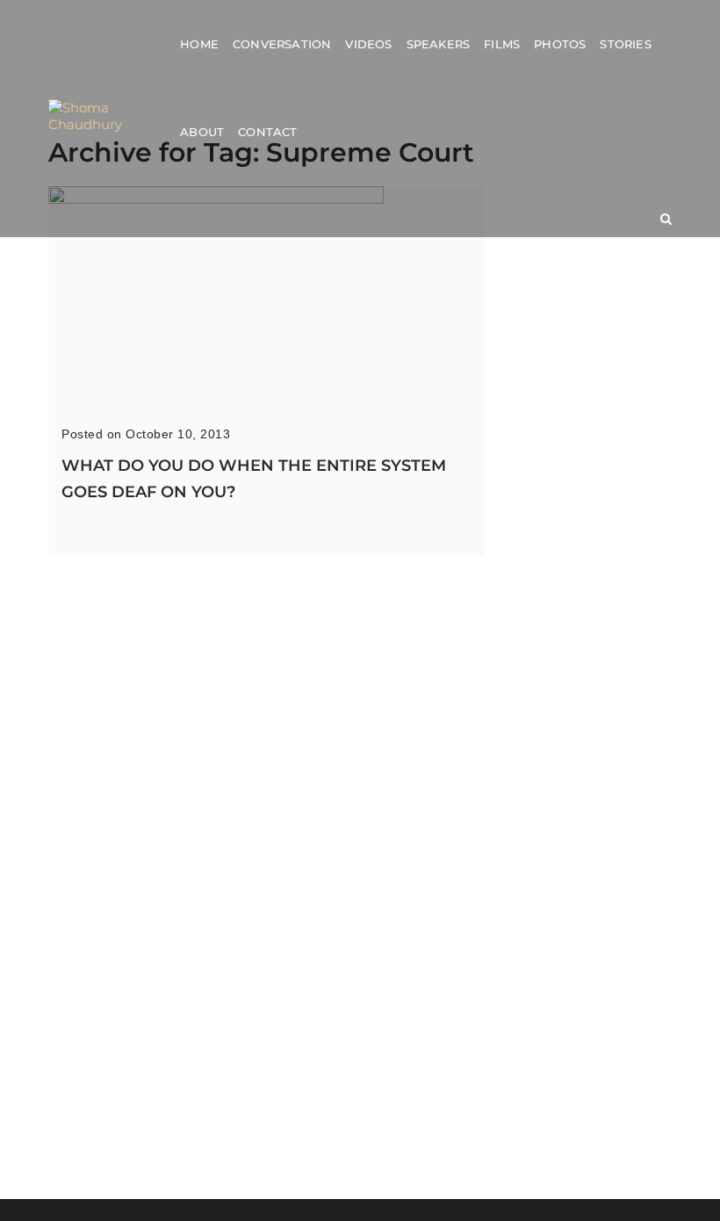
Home (199, 44)
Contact (267, 132)
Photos (560, 44)
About (202, 132)
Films (502, 44)
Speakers (439, 44)
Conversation (282, 44)
